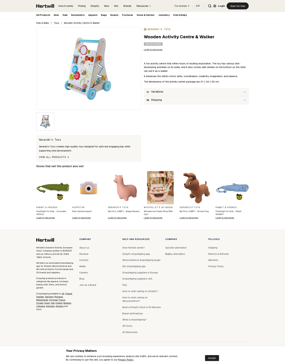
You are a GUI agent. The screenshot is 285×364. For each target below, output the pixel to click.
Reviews (83, 254)
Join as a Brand (87, 285)
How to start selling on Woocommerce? (135, 299)
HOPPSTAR (78, 207)
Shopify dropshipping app (136, 254)
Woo (106, 5)
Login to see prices (153, 50)
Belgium (67, 303)
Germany (49, 297)
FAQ (124, 285)
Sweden (40, 297)
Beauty (114, 15)
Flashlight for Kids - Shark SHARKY (228, 212)
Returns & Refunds (218, 254)
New (56, 15)
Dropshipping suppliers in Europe (140, 272)
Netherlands (42, 300)
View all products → (54, 157)
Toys (56, 23)
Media (82, 266)
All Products (43, 15)
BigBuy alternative (175, 254)
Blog (81, 278)
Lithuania (40, 306)
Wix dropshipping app (133, 266)
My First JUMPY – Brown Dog (194, 211)
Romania (58, 297)
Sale (65, 15)
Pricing (82, 5)
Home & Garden (146, 15)
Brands (127, 5)
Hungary (60, 306)
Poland (68, 294)
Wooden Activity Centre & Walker (82, 23)
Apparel (92, 15)
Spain (47, 303)
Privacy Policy (126, 359)
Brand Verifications (132, 313)
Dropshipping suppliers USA (137, 278)
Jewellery (164, 15)
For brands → (181, 6)
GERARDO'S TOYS (118, 207)
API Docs (127, 326)
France (62, 300)
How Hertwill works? (133, 247)
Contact (83, 260)
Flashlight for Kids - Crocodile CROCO (51, 212)
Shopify (95, 5)
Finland (59, 303)
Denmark (50, 306)
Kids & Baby (180, 15)
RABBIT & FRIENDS (47, 207)
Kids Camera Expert (82, 211)
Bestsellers (78, 15)
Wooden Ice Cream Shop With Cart (158, 212)
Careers (83, 272)
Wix (116, 5)
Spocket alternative (176, 247)
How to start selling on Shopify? (140, 291)
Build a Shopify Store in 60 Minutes (141, 307)
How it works (65, 5)
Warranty (213, 260)
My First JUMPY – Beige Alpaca (123, 211)
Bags (104, 15)
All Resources (130, 332)
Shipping (212, 247)
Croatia (39, 303)
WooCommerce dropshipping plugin (141, 260)
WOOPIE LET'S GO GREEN (158, 207)
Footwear (127, 15)
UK (63, 294)
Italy (53, 303)
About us (84, 247)
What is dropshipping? (134, 319)
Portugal (53, 300)
